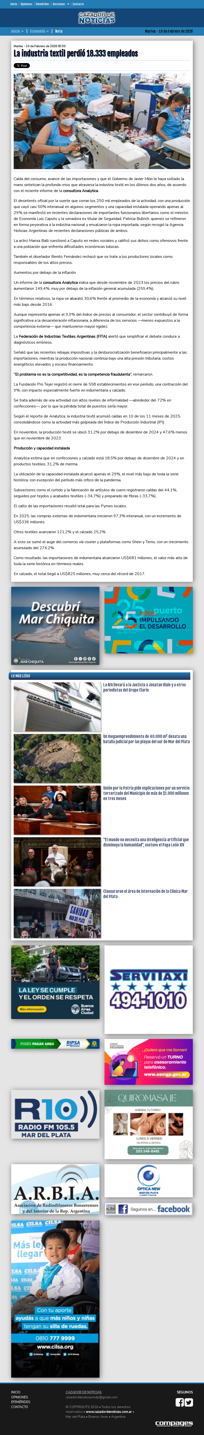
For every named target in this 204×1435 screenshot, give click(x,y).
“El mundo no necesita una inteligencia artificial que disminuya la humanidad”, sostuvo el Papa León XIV (146, 842)
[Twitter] (189, 1405)
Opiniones (26, 4)
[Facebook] (180, 1405)
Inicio (13, 4)
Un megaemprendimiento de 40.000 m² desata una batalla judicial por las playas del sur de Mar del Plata (146, 739)
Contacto (78, 4)
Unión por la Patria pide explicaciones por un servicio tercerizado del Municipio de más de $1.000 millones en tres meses (146, 793)
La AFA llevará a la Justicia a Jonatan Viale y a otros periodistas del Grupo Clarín (144, 687)
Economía (37, 31)
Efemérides (42, 4)
